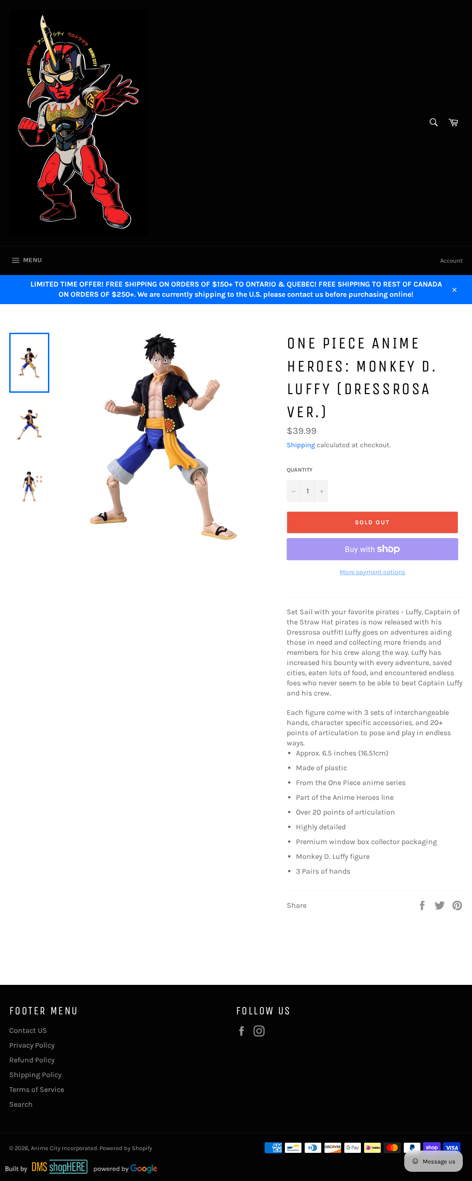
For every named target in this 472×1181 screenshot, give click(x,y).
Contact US (28, 1030)
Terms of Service (36, 1089)
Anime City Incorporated (64, 1148)
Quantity (300, 470)
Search (21, 1104)
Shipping (301, 445)
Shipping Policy (35, 1074)
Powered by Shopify (126, 1148)
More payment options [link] (372, 572)
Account (451, 260)
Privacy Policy (31, 1045)
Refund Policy (31, 1059)
